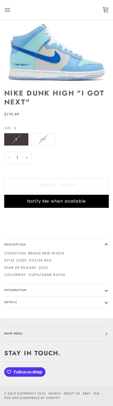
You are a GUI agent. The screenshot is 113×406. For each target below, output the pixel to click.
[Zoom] (56, 52)
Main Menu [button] (13, 333)
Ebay (87, 393)
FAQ (96, 393)
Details (10, 302)
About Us (72, 393)
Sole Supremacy (22, 393)
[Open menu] (12, 10)
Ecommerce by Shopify (40, 398)
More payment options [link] (28, 231)
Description (15, 244)
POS (7, 398)
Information (15, 290)
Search (54, 393)
